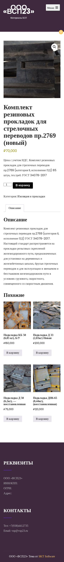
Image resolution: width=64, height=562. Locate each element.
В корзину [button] (12, 353)
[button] (54, 47)
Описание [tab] (15, 208)
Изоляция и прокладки (31, 196)
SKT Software (47, 556)
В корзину (23, 185)
